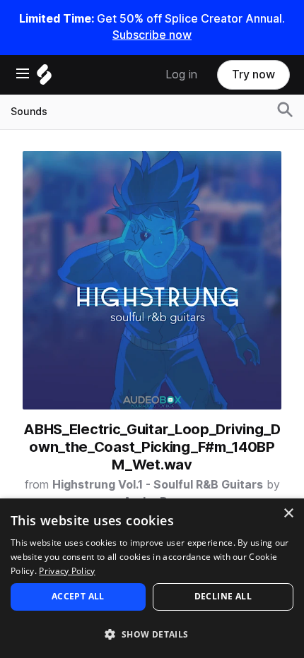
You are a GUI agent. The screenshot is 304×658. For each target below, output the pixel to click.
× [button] (288, 513)
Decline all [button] (223, 596)
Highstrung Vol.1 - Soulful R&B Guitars (157, 484)
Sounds (29, 111)
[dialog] (152, 578)
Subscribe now (152, 35)
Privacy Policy (67, 571)
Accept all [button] (78, 596)
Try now (253, 74)
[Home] (44, 78)
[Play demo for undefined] (152, 280)
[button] (152, 634)
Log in (181, 74)
